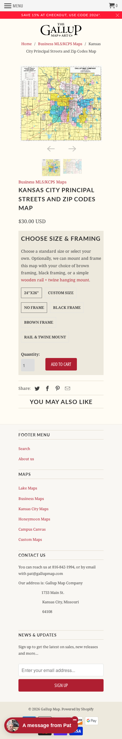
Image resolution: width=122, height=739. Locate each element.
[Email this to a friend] (66, 388)
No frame (34, 307)
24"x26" (31, 292)
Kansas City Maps (33, 508)
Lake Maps (27, 488)
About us (26, 458)
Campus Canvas (32, 529)
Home (26, 43)
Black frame (67, 307)
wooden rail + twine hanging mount (55, 279)
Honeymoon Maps (34, 519)
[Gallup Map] (61, 30)
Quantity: (30, 354)
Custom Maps (30, 539)
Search (24, 448)
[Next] (72, 148)
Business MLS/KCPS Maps (60, 43)
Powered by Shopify (78, 709)
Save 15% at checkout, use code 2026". (61, 15)
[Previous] (50, 148)
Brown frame (38, 322)
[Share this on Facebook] (46, 388)
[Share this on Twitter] (36, 388)
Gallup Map (50, 709)
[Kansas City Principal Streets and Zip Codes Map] (61, 103)
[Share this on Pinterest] (56, 388)
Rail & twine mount (45, 337)
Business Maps (31, 498)
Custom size (60, 292)
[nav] (13, 5)
